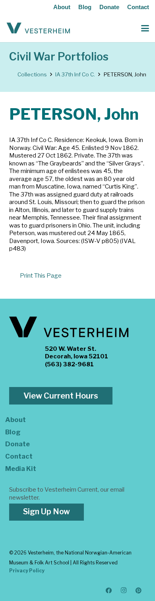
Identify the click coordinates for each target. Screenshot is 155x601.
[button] (145, 28)
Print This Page (41, 275)
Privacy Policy (27, 571)
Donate (109, 7)
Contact (138, 7)
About (61, 7)
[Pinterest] (138, 590)
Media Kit (20, 469)
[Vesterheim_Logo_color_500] (38, 28)
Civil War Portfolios (58, 56)
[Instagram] (124, 590)
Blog (84, 7)
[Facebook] (108, 590)
